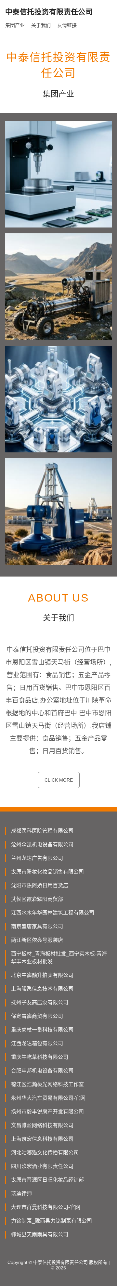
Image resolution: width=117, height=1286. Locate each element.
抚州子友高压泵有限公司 (39, 1002)
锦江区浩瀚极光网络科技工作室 (47, 1084)
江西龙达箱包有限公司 (37, 1043)
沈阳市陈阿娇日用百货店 (39, 885)
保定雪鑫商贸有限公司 (37, 1016)
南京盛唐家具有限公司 (37, 926)
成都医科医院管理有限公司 (42, 831)
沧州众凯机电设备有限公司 (42, 844)
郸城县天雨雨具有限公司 (39, 1234)
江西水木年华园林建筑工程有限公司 (52, 913)
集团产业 (15, 25)
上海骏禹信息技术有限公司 (42, 989)
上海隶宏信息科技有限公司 (42, 1139)
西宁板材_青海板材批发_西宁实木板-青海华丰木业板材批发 (59, 957)
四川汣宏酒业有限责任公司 (42, 1166)
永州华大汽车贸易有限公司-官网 (48, 1098)
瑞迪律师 (21, 1193)
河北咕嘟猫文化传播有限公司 (45, 1152)
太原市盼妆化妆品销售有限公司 (47, 872)
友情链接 (67, 25)
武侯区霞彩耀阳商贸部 (37, 899)
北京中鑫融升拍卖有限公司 (42, 975)
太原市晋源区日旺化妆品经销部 (47, 1180)
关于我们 (41, 25)
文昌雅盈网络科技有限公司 (42, 1125)
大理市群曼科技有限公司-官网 (45, 1207)
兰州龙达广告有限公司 (37, 858)
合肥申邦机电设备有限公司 (42, 1070)
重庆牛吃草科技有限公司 (39, 1057)
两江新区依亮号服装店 (37, 940)
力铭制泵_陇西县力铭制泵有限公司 (51, 1221)
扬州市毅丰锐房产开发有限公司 (47, 1111)
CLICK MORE (59, 780)
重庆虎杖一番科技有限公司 (42, 1030)
